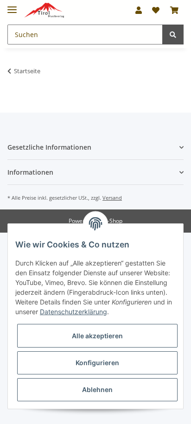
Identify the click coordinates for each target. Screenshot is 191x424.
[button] (138, 10)
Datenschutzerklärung (73, 312)
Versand (112, 197)
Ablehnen (97, 389)
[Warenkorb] (174, 10)
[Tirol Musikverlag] (44, 10)
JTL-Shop (111, 221)
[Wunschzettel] (156, 10)
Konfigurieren (97, 363)
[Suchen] (173, 34)
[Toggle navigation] (12, 6)
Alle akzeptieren (97, 336)
